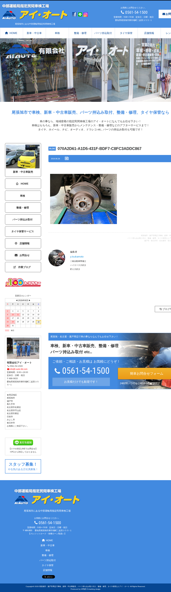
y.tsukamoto (76, 256)
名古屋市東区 (13, 413)
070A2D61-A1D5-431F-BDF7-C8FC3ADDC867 (99, 148)
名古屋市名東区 (14, 407)
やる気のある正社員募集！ (23, 466)
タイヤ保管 (126, 33)
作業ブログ (24, 267)
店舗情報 (149, 33)
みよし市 (11, 419)
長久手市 (11, 404)
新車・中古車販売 (23, 171)
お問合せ (25, 255)
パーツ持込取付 (103, 33)
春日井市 (11, 423)
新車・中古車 (34, 33)
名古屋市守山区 (14, 410)
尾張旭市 (11, 398)
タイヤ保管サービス (22, 231)
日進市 (10, 416)
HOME (13, 33)
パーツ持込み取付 (23, 219)
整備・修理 (80, 33)
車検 (57, 33)
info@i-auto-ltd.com (18, 369)
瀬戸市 (10, 401)
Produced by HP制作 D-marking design (86, 589)
